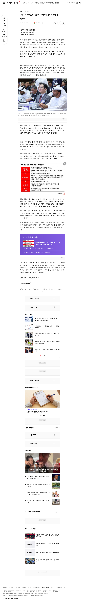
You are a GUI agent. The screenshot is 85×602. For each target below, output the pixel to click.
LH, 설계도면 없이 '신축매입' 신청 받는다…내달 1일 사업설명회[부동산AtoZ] (47, 319)
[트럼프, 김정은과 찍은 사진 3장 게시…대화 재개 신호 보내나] (29, 337)
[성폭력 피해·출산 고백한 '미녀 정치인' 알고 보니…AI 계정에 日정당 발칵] (56, 496)
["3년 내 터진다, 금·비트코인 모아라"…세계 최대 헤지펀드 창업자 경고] (56, 480)
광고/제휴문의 (11, 587)
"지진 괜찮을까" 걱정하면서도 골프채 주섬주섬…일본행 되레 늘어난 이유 (48, 552)
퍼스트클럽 (23, 587)
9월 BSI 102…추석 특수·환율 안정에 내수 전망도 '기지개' (47, 327)
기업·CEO (27, 11)
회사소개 (5, 587)
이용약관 (52, 587)
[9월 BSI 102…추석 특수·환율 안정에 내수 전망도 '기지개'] (29, 329)
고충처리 (58, 587)
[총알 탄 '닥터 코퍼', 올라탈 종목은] (30, 547)
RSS (39, 587)
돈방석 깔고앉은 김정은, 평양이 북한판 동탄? (48, 536)
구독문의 (29, 587)
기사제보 (35, 587)
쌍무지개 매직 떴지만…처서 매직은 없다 (47, 561)
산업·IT (21, 11)
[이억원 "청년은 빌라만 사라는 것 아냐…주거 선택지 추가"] (29, 352)
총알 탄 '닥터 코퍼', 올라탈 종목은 (45, 544)
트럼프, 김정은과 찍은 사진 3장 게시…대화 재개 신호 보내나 (47, 334)
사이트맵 (63, 587)
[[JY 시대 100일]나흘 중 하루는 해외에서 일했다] (42, 178)
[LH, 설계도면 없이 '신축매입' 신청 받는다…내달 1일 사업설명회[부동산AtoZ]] (29, 322)
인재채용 (18, 587)
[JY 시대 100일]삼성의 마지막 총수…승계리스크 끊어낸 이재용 (38, 249)
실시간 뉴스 (25, 3)
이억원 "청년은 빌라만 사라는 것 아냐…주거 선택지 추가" (47, 350)
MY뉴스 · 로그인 (70, 3)
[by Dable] (57, 512)
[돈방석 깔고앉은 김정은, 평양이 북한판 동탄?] (30, 539)
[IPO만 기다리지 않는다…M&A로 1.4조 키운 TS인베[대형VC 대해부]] (29, 345)
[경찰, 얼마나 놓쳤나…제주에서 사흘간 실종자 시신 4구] (56, 488)
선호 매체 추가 (38, 23)
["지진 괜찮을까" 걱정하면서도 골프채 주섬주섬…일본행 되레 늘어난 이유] (30, 555)
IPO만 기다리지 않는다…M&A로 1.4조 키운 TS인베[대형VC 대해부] (47, 342)
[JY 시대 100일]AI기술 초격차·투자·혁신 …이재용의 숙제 (37, 252)
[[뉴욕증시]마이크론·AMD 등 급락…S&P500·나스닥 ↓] (56, 504)
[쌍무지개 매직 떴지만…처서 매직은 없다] (30, 563)
